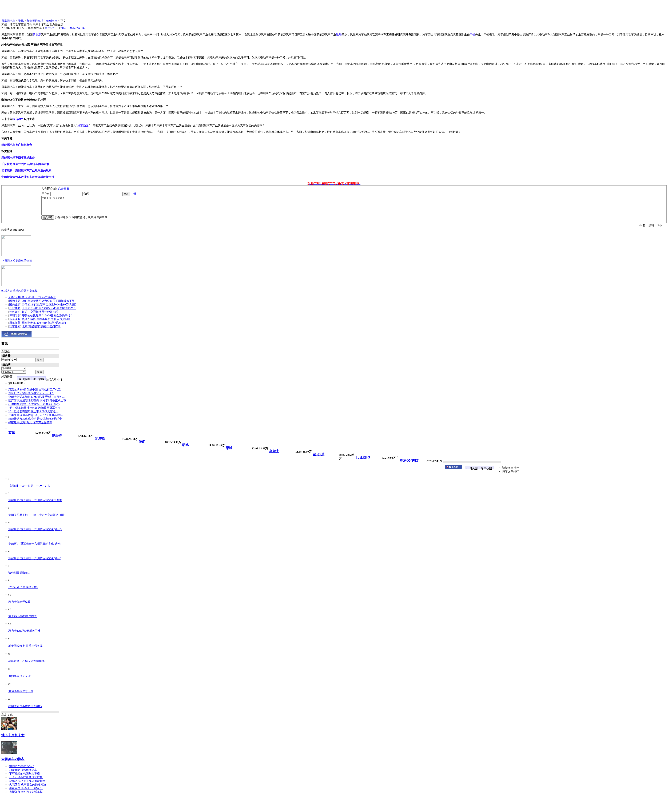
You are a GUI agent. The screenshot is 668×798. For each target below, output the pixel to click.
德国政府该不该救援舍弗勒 (25, 706)
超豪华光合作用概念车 (23, 769)
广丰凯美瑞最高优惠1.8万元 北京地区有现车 (35, 415)
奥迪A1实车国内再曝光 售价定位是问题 (46, 319)
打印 (63, 28)
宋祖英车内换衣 (13, 759)
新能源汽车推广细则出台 (42, 20)
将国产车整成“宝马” (21, 766)
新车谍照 (14, 319)
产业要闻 (14, 308)
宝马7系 (318, 454)
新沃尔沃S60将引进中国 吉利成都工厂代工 (34, 389)
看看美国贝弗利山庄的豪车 (26, 788)
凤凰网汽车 (8, 20)
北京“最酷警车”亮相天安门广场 (41, 326)
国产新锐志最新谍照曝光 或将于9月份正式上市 (37, 400)
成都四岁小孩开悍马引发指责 (27, 780)
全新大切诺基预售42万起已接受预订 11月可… (36, 396)
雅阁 (142, 442)
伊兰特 (57, 435)
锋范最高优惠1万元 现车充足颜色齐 (30, 422)
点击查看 (63, 188)
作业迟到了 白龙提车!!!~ (23, 587)
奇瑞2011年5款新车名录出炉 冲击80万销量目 (49, 304)
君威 (11, 432)
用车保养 (14, 322)
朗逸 (185, 445)
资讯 (21, 20)
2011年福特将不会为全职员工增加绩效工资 (48, 300)
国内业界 (14, 304)
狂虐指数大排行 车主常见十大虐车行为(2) (33, 404)
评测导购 (14, 315)
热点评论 (14, 311)
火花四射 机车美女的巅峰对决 (27, 784)
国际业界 (14, 300)
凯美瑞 (100, 438)
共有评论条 (77, 28)
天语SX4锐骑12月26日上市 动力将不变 (32, 297)
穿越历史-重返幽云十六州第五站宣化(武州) (34, 543)
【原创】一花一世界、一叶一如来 (29, 485)
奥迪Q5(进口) (409, 460)
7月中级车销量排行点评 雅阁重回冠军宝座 (34, 407)
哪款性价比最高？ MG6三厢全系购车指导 (47, 315)
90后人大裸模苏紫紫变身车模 (19, 290)
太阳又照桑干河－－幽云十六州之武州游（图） (37, 514)
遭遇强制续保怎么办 (20, 691)
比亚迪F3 (363, 457)
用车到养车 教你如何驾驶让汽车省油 (44, 322)
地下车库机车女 (13, 735)
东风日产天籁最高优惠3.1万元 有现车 (31, 393)
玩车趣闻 (14, 326)
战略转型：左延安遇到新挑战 (26, 660)
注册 (133, 193)
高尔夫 (274, 451)
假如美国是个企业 (19, 676)
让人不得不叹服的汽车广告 (26, 777)
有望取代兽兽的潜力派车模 (26, 791)
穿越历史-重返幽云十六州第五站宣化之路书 (35, 500)
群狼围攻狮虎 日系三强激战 (25, 645)
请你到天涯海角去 (19, 572)
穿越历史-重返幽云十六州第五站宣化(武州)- (35, 529)
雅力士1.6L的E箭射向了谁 (24, 630)
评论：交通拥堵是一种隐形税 (40, 311)
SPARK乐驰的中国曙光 (22, 616)
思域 (229, 448)
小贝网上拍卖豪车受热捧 (16, 260)
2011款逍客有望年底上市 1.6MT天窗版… (33, 411)
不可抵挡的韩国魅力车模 (24, 773)
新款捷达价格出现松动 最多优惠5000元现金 (35, 418)
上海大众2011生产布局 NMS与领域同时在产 (49, 308)
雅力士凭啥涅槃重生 (20, 601)
